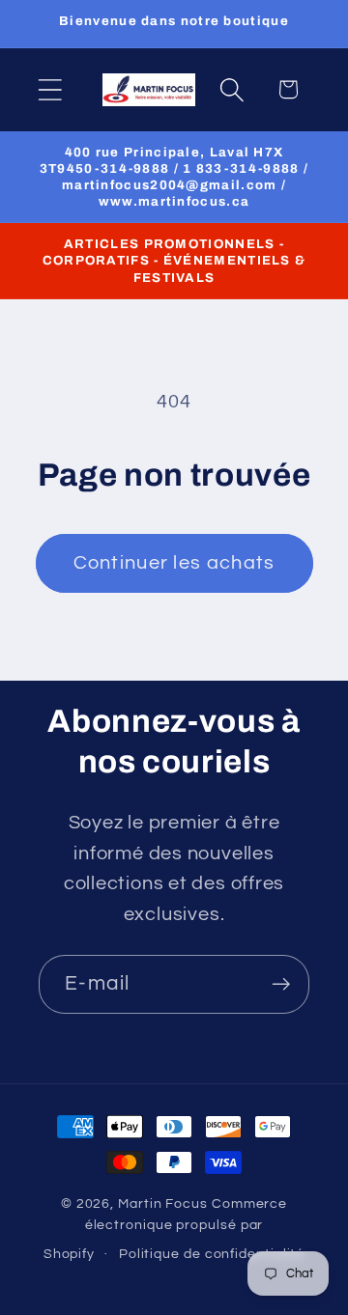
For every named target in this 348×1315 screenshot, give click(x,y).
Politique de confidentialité (211, 1253)
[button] (49, 89)
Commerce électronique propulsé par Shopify (165, 1228)
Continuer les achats (174, 563)
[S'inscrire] (280, 984)
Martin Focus (163, 1203)
